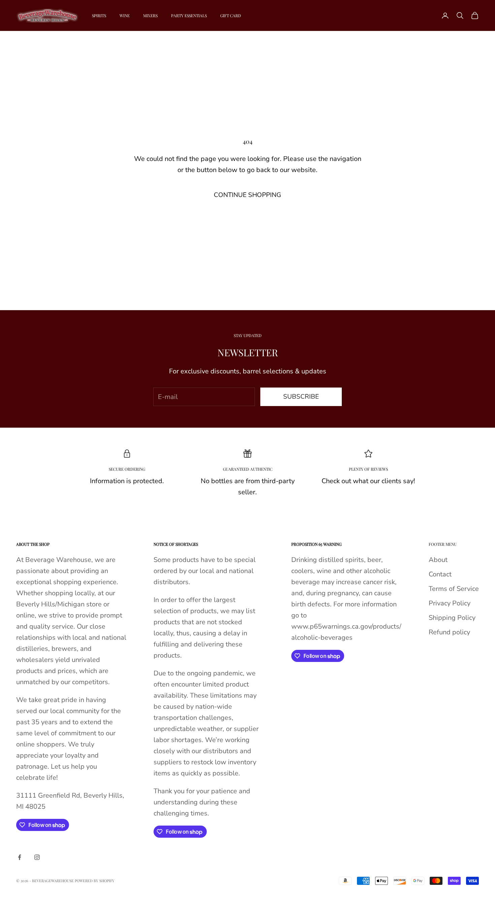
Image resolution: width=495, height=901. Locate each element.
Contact (440, 574)
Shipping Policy (452, 617)
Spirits (99, 15)
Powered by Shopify (94, 880)
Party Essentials (189, 15)
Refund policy (449, 632)
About (438, 559)
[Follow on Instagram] (37, 857)
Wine (125, 15)
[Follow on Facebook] (19, 857)
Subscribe (301, 396)
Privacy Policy (449, 603)
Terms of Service (454, 588)
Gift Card (230, 15)
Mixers (150, 15)
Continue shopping (247, 195)
